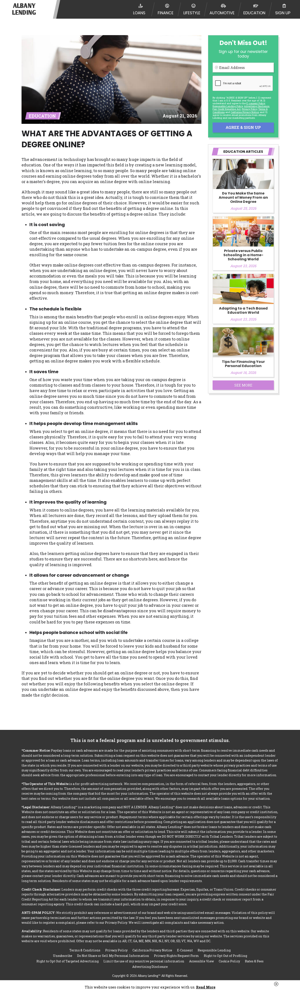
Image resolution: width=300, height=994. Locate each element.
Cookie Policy (229, 961)
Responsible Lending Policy (228, 106)
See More (243, 385)
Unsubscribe (62, 956)
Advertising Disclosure (150, 967)
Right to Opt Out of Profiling (225, 956)
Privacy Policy (249, 109)
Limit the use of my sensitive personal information (143, 961)
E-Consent (185, 950)
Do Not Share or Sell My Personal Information (113, 956)
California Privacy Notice (245, 112)
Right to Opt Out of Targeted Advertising (67, 961)
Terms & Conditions (84, 950)
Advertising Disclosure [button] (256, 106)
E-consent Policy (255, 103)
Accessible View (201, 961)
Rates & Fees (254, 961)
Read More (205, 987)
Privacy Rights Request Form (176, 956)
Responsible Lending (214, 950)
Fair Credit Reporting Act (227, 109)
